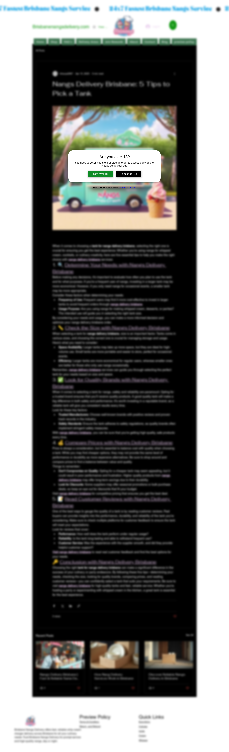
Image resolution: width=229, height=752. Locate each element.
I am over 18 (100, 173)
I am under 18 (129, 173)
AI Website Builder (127, 187)
